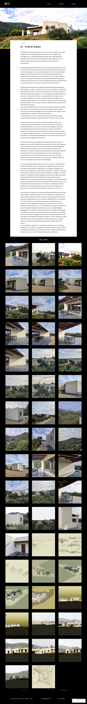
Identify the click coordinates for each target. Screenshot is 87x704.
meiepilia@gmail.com (46, 698)
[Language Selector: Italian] (7, 3)
